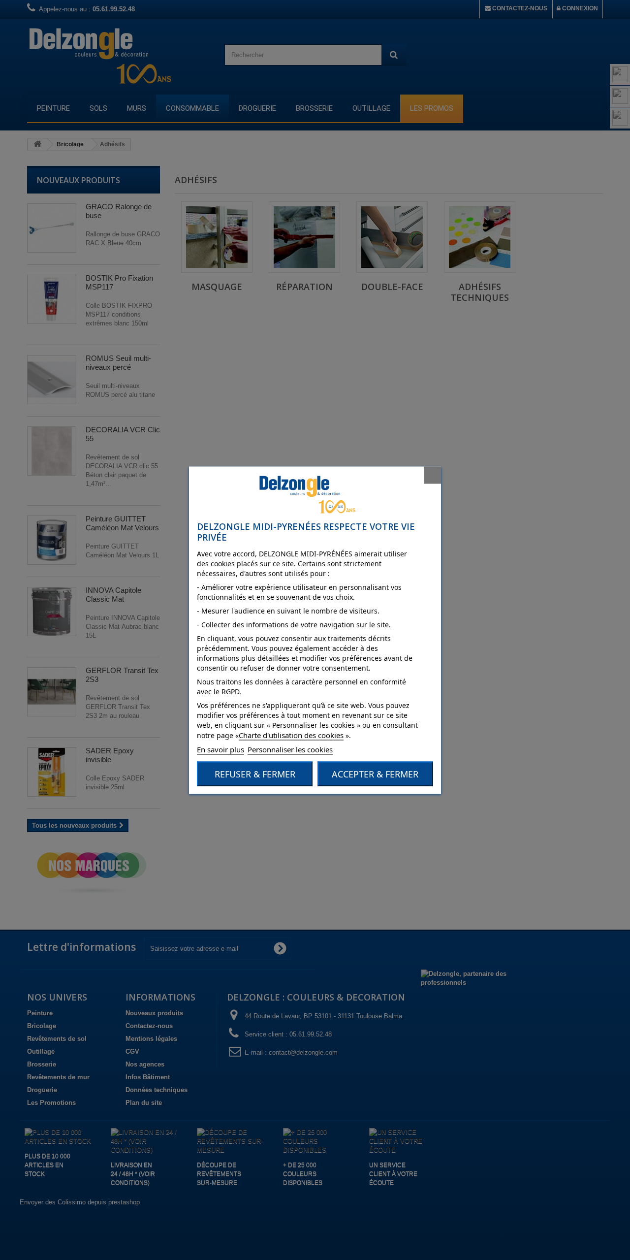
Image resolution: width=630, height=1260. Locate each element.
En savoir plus (220, 749)
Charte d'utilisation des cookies (291, 735)
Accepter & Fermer (375, 773)
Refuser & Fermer (255, 773)
